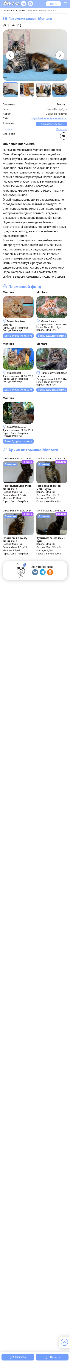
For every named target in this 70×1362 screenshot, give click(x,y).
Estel (18, 373)
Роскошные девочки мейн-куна (17, 487)
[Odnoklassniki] (50, 572)
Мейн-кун (61, 129)
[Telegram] (43, 572)
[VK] (35, 572)
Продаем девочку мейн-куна (15, 540)
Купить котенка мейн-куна (51, 540)
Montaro (8, 292)
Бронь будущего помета (18, 336)
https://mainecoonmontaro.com (49, 118)
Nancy (52, 321)
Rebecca (20, 427)
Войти (53, 3)
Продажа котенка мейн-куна (48, 487)
